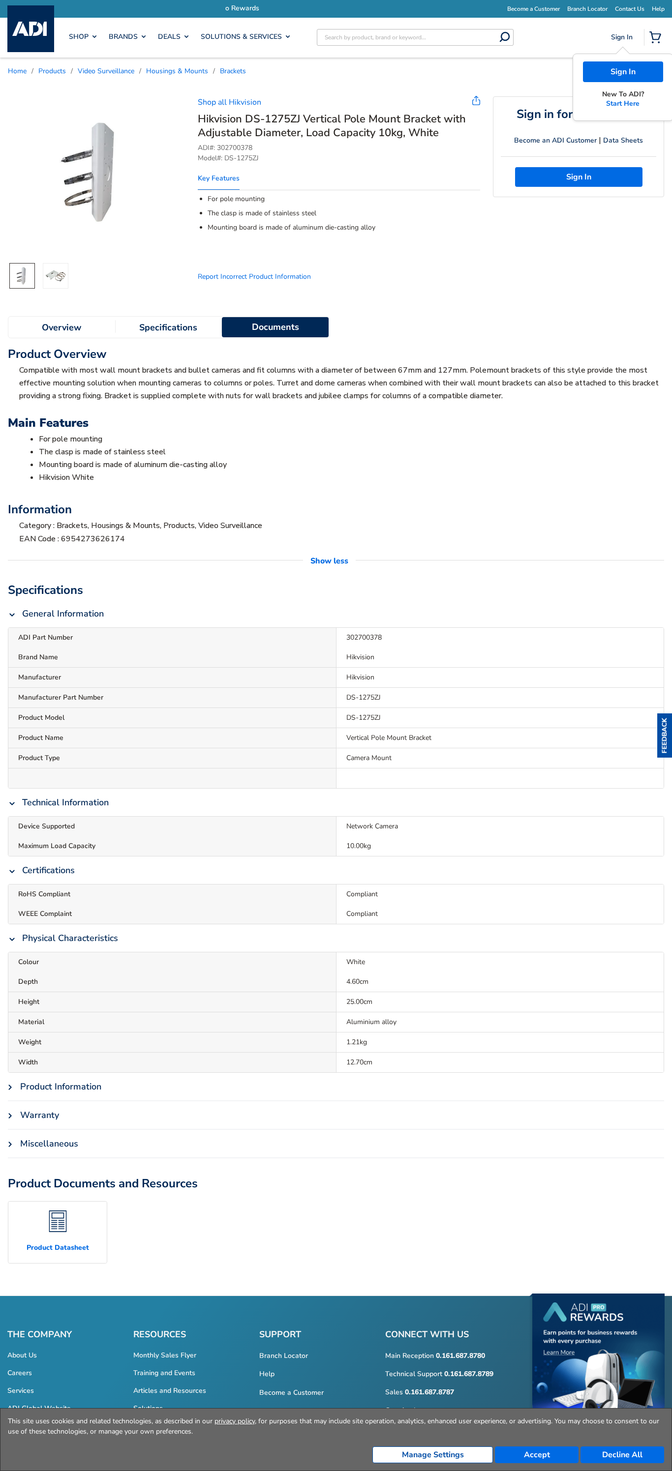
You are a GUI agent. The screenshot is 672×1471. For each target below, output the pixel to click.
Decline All (622, 1454)
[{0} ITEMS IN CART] (657, 38)
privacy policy (234, 1421)
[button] (664, 735)
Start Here (623, 103)
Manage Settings (433, 1454)
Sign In (623, 71)
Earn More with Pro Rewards (400, 8)
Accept (537, 1454)
